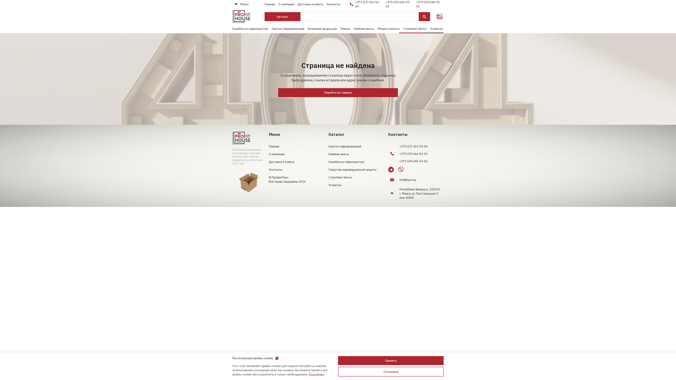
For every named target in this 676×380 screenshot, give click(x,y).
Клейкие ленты (364, 28)
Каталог (282, 16)
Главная (270, 4)
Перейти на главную (338, 92)
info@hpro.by (407, 180)
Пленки (345, 28)
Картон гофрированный (288, 28)
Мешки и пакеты (388, 28)
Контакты (333, 4)
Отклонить (390, 371)
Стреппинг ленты (415, 28)
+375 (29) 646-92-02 (428, 4)
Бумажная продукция (322, 28)
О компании (286, 4)
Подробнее (316, 374)
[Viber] (401, 169)
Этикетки (436, 28)
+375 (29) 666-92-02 (398, 4)
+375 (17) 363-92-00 (367, 4)
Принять (391, 360)
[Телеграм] (391, 169)
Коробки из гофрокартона (250, 28)
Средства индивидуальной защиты (352, 169)
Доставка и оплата (310, 4)
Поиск (424, 16)
